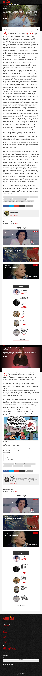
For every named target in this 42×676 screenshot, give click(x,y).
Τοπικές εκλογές (30, 201)
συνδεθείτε (17, 223)
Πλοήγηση (18, 1)
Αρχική (4, 630)
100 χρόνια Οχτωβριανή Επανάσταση (9, 648)
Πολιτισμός (5, 632)
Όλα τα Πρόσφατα (21, 339)
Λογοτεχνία (5, 634)
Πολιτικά (4, 631)
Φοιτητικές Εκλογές (6, 650)
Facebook (6, 470)
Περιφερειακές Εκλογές (21, 201)
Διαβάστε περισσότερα (14, 215)
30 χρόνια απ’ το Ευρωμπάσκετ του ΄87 (10, 649)
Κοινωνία (4, 633)
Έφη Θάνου (6, 370)
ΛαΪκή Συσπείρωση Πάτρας (9, 201)
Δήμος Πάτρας (26, 196)
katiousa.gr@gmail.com (7, 625)
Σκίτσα (4, 640)
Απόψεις (4, 636)
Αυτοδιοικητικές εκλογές (16, 196)
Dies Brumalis (7, 29)
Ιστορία (4, 637)
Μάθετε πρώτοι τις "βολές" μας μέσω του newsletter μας (14, 657)
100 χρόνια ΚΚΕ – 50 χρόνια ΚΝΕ (8, 647)
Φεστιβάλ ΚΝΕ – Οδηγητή (7, 653)
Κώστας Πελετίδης (22, 199)
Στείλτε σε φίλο (30, 470)
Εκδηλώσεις (5, 641)
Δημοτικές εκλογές (8, 199)
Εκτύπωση (23, 470)
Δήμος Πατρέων (34, 196)
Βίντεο (4, 638)
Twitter (11, 470)
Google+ (16, 470)
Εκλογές (15, 199)
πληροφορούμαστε (30, 33)
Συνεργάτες (5, 642)
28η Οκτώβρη (5, 651)
